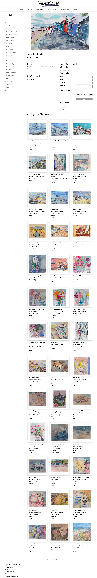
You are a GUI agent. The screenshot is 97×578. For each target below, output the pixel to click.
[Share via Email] (33, 79)
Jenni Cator (9, 43)
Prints (6, 78)
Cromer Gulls (32, 477)
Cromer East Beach (34, 377)
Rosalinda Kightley (11, 64)
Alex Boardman (10, 26)
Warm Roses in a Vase (79, 309)
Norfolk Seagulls (33, 411)
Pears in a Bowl (33, 544)
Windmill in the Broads (35, 243)
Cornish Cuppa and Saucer (58, 444)
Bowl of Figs (54, 411)
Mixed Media (8, 81)
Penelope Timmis (10, 58)
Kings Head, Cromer (78, 342)
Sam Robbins (9, 69)
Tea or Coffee (32, 510)
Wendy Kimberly (10, 75)
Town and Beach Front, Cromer (81, 411)
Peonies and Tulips (78, 276)
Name (61, 76)
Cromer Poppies (77, 544)
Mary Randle (9, 55)
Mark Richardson (11, 52)
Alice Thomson (32, 57)
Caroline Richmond (11, 32)
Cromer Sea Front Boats (79, 141)
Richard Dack (10, 61)
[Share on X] (29, 79)
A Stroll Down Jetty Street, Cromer (58, 175)
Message (62, 85)
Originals (7, 23)
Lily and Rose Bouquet (57, 309)
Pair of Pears (76, 377)
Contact (74, 9)
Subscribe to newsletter (66, 90)
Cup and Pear (54, 544)
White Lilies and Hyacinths (36, 276)
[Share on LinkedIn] (31, 79)
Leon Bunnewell (10, 49)
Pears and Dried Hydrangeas (36, 309)
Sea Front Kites (77, 209)
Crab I (52, 377)
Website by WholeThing (11, 576)
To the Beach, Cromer (34, 174)
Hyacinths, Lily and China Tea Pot (37, 343)
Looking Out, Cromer (79, 174)
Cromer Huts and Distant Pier (59, 243)
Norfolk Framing (51, 9)
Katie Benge (9, 46)
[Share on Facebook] (27, 79)
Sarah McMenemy (11, 72)
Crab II (75, 243)
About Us (29, 9)
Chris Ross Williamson (12, 34)
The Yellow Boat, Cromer (35, 209)
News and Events (64, 9)
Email (61, 79)
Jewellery (7, 87)
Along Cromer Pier (56, 209)
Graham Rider (10, 40)
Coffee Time (76, 444)
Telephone (63, 82)
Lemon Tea (54, 342)
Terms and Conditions (44, 560)
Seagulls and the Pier (34, 141)
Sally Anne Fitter (10, 67)
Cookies (56, 560)
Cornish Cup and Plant (79, 510)
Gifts (6, 90)
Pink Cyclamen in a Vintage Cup (37, 444)
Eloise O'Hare (10, 37)
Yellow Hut (54, 510)
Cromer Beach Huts (56, 477)
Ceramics (7, 84)
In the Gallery (39, 9)
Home (22, 9)
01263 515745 (64, 70)
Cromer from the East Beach (58, 141)
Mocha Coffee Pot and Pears (81, 477)
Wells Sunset (54, 276)
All (5, 20)
